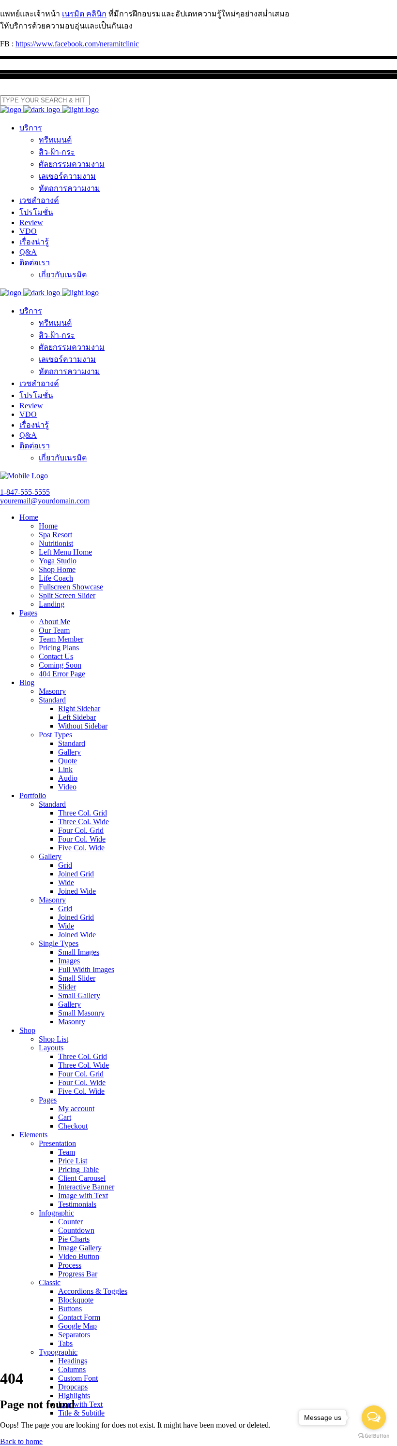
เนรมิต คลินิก (84, 14)
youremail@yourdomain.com (45, 501)
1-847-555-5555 (25, 492)
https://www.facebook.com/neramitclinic (77, 44)
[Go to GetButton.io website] (373, 1436)
